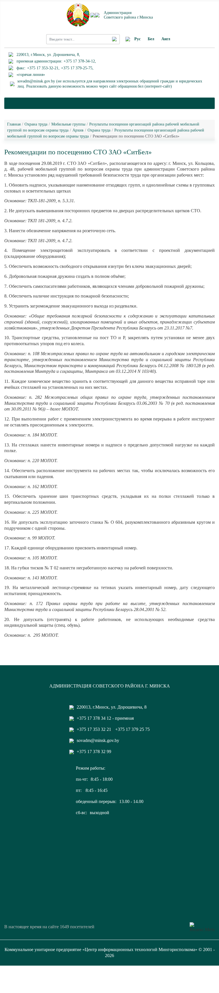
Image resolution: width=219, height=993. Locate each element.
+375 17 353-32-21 (42, 68)
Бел (151, 39)
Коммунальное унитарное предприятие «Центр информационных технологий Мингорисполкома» (101, 949)
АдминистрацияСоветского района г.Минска (128, 15)
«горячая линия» (31, 74)
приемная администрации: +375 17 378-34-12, (56, 61)
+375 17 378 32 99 (94, 751)
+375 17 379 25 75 (132, 729)
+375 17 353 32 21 (94, 729)
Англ (165, 39)
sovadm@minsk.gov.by (98, 740)
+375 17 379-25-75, (77, 68)
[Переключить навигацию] (109, 103)
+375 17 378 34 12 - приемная (105, 718)
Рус (137, 39)
